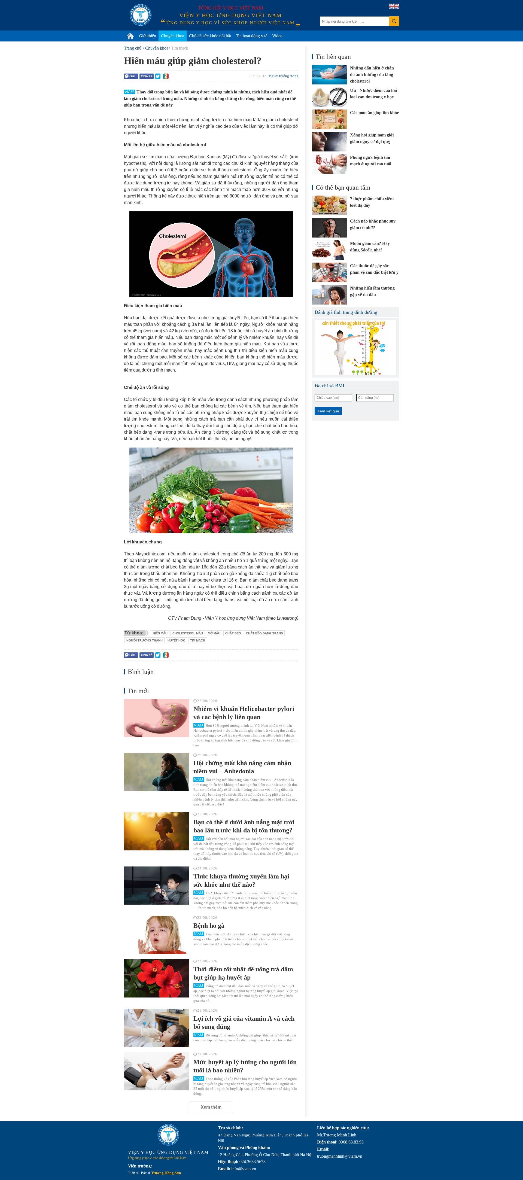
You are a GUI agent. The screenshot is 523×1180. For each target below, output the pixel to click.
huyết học (176, 640)
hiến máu (160, 633)
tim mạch (197, 640)
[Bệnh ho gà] (156, 935)
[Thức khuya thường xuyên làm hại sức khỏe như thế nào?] (156, 885)
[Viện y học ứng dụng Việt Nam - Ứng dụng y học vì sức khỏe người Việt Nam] (140, 15)
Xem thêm (211, 1107)
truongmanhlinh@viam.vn (339, 1156)
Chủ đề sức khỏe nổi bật (210, 36)
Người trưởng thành (283, 76)
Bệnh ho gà (208, 925)
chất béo (233, 633)
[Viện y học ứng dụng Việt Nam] (168, 1135)
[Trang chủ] (130, 36)
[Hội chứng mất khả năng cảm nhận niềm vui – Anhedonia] (156, 772)
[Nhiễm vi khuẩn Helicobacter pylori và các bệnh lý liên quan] (156, 718)
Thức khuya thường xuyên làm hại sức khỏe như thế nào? (241, 880)
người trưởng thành (144, 640)
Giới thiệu (147, 36)
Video (277, 36)
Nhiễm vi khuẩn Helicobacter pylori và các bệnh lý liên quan (243, 712)
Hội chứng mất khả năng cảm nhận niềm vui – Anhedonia (242, 767)
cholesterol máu (187, 633)
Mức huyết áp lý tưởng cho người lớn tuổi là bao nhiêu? (245, 1066)
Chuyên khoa (172, 36)
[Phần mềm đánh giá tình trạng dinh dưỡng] (355, 347)
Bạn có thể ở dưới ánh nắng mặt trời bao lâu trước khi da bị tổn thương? (243, 826)
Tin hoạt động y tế (251, 36)
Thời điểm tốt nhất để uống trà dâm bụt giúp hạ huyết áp (243, 973)
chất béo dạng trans (264, 633)
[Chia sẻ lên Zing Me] (166, 76)
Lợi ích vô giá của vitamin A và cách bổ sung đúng (243, 1022)
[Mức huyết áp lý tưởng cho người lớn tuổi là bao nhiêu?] (156, 1071)
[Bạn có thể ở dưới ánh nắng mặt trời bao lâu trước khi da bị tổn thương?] (156, 831)
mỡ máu (214, 633)
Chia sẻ (147, 76)
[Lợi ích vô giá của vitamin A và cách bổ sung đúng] (156, 1028)
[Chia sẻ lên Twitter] (157, 76)
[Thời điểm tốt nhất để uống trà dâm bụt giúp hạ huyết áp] (156, 978)
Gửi (132, 76)
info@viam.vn (243, 1168)
